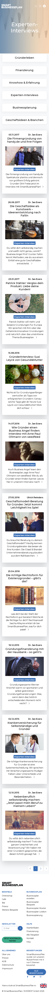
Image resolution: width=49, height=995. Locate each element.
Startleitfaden (33, 928)
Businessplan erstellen (33, 897)
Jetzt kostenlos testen (12, 940)
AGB (4, 961)
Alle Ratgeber (33, 935)
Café (4, 899)
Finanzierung (32, 931)
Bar (3, 903)
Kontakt (30, 938)
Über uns (6, 954)
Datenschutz (8, 965)
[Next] (46, 868)
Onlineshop (7, 896)
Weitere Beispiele (10, 910)
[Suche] (35, 5)
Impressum (7, 968)
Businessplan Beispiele (33, 903)
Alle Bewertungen (36, 972)
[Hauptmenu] (40, 6)
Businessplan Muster (36, 908)
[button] (44, 6)
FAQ (29, 942)
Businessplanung (34, 915)
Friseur (5, 906)
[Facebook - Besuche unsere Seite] (28, 977)
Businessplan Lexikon (36, 912)
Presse (5, 958)
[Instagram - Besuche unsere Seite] (41, 977)
